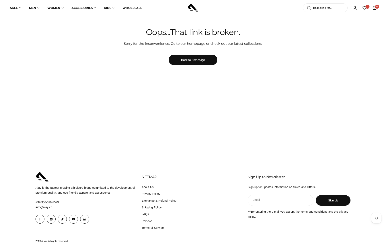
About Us (148, 187)
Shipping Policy (152, 207)
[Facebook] (40, 219)
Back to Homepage (193, 60)
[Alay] (193, 7)
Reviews (147, 221)
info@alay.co (44, 207)
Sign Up (333, 200)
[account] (355, 8)
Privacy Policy (151, 193)
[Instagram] (51, 219)
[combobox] (325, 7)
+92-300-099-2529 (47, 202)
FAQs (145, 214)
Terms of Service (153, 227)
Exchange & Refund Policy (159, 200)
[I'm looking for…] (309, 7)
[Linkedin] (84, 219)
